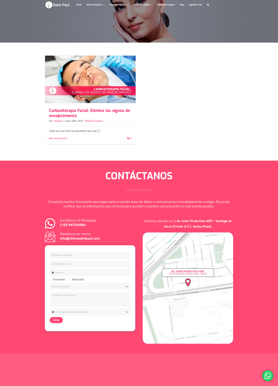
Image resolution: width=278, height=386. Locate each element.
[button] (208, 4)
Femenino (59, 279)
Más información (57, 138)
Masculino (78, 279)
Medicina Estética (94, 121)
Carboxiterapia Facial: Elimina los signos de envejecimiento (89, 113)
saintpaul (58, 121)
